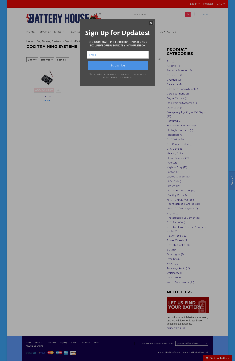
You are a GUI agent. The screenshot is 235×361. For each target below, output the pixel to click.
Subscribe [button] (117, 65)
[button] (151, 23)
